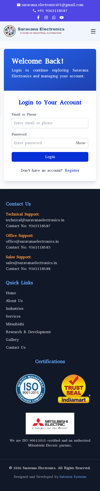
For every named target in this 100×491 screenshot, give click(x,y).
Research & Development (28, 331)
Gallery (12, 339)
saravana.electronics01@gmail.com (52, 4)
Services (13, 316)
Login (50, 156)
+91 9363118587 (52, 10)
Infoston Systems (72, 476)
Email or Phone (24, 114)
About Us (14, 300)
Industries (14, 308)
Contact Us (15, 347)
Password (19, 134)
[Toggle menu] (93, 31)
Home (11, 292)
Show (80, 142)
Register (72, 170)
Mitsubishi (15, 324)
